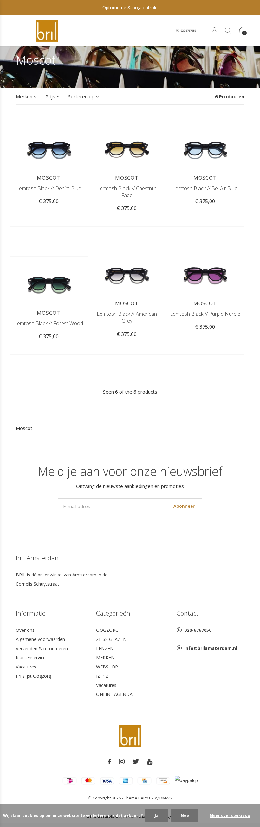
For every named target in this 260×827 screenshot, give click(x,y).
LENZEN (105, 648)
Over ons (25, 630)
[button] (21, 29)
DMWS (165, 798)
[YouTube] (150, 761)
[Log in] (214, 30)
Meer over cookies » (230, 815)
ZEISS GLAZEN (111, 639)
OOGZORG (107, 630)
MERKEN (105, 658)
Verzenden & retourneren (42, 648)
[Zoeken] (228, 30)
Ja (157, 815)
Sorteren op (81, 96)
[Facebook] (109, 761)
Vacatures (26, 667)
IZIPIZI (103, 676)
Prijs (50, 96)
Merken (24, 96)
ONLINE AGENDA (114, 694)
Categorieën (113, 613)
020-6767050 (197, 630)
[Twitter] (136, 761)
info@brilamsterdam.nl (210, 648)
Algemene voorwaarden (40, 639)
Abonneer (184, 506)
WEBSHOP (107, 667)
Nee (185, 815)
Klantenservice (31, 658)
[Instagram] (122, 761)
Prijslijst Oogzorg (33, 676)
